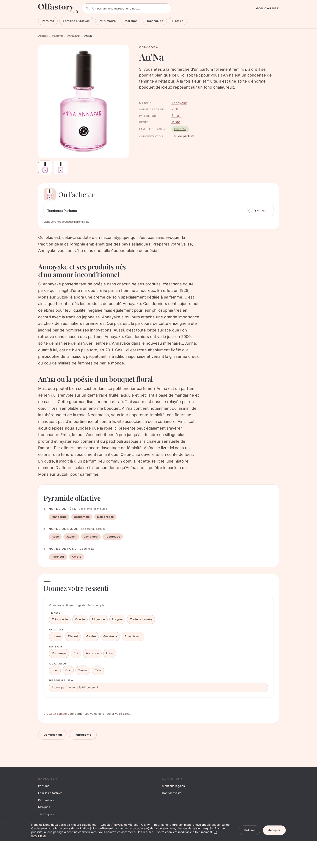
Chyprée (180, 129)
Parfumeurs (107, 20)
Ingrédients (82, 734)
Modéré (90, 636)
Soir (68, 670)
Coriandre (91, 536)
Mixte (175, 122)
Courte (80, 619)
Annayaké (73, 35)
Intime (56, 636)
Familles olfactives (76, 20)
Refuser (249, 830)
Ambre (76, 556)
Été (76, 653)
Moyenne (98, 619)
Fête (98, 670)
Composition (53, 734)
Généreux (110, 636)
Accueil (43, 35)
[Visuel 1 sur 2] (45, 167)
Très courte (60, 619)
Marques (131, 20)
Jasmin (71, 536)
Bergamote (82, 516)
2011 (174, 109)
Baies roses (105, 516)
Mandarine (59, 516)
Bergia (176, 116)
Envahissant (132, 636)
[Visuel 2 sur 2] (60, 167)
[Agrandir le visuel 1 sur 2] (83, 101)
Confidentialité (171, 793)
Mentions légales (173, 786)
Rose (55, 536)
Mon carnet (267, 8)
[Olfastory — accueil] (58, 8)
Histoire (178, 20)
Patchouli (58, 556)
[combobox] (126, 8)
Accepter (274, 830)
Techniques (155, 20)
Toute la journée (141, 619)
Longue (117, 619)
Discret (73, 636)
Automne (92, 653)
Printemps (59, 653)
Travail (82, 670)
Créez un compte (55, 713)
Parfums (48, 20)
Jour (55, 670)
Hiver (109, 653)
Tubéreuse (112, 536)
